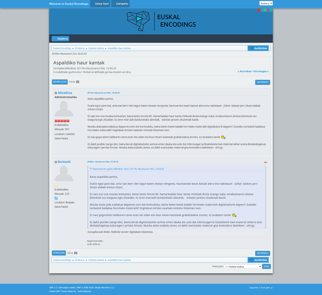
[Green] (264, 10)
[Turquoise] (270, 10)
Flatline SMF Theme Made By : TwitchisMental (70, 291)
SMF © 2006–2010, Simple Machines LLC (95, 287)
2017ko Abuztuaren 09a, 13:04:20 (103, 92)
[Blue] (262, 10)
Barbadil (64, 162)
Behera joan (60, 81)
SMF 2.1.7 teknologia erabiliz (62, 287)
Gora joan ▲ (267, 287)
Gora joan (59, 252)
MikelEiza (65, 93)
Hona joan (217, 266)
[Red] (259, 10)
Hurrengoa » (261, 71)
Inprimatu (262, 82)
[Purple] (267, 10)
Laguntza (253, 287)
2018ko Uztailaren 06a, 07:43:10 (102, 161)
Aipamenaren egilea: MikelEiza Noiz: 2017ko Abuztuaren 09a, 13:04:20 (128, 168)
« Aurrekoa (244, 71)
